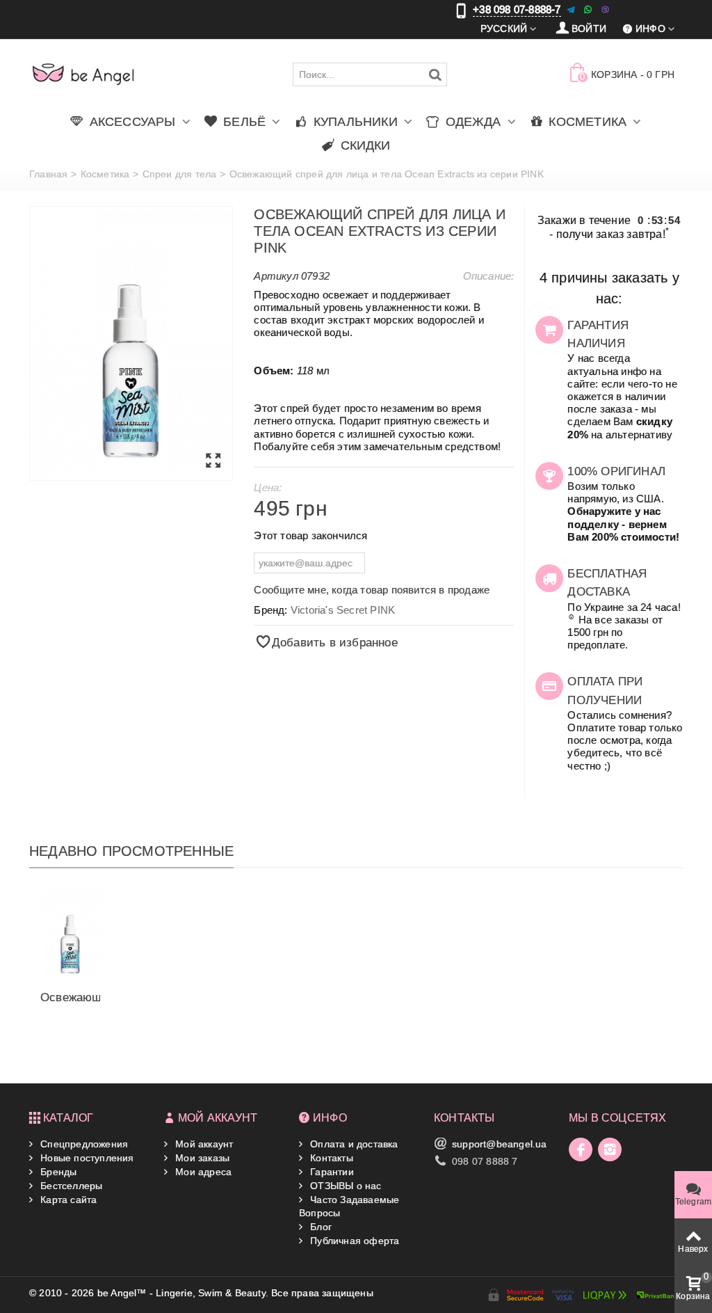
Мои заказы (200, 1157)
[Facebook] (580, 1149)
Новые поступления (86, 1157)
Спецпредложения (83, 1143)
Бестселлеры (70, 1185)
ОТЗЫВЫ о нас (344, 1185)
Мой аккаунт (202, 1143)
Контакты (330, 1157)
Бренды (57, 1171)
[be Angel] (83, 73)
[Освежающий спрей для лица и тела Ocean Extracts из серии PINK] (131, 344)
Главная (48, 174)
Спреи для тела (180, 174)
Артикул (276, 276)
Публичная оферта (353, 1240)
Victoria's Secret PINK (343, 610)
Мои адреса (202, 1171)
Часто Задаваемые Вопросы (349, 1206)
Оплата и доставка (352, 1143)
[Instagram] (610, 1149)
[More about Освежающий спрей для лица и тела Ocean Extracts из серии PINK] (70, 935)
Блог (319, 1226)
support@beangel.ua (499, 1143)
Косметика (105, 174)
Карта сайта (67, 1199)
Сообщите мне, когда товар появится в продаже (372, 590)
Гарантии (330, 1171)
